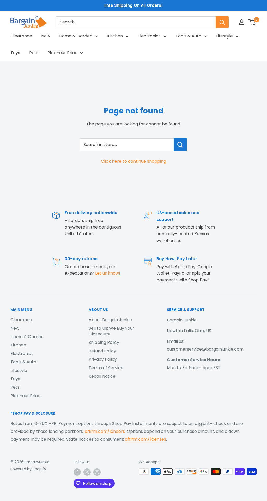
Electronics (149, 36)
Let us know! (107, 273)
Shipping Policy (104, 342)
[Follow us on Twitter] (87, 472)
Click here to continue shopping (133, 161)
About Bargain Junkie (110, 320)
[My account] (241, 22)
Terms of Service (106, 368)
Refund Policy (102, 351)
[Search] (222, 22)
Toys (15, 53)
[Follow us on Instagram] (97, 472)
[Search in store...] (180, 144)
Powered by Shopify (28, 469)
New (45, 36)
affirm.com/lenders (105, 431)
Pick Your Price (62, 53)
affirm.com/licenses (145, 439)
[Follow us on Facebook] (77, 472)
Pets (33, 53)
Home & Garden (75, 36)
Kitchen (115, 36)
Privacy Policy (103, 359)
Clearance (21, 36)
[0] (252, 22)
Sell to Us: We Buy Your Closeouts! (111, 331)
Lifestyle (224, 36)
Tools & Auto (188, 36)
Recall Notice (102, 376)
